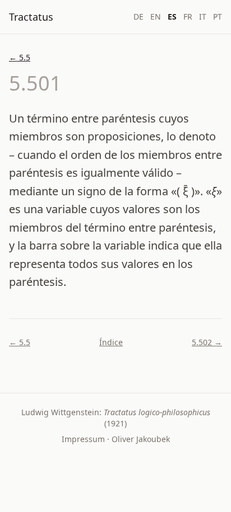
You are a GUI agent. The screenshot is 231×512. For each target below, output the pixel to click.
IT (202, 16)
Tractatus (31, 17)
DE (138, 16)
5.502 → (207, 342)
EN (155, 16)
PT (217, 16)
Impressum (83, 439)
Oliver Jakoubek (141, 439)
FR (187, 16)
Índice (111, 342)
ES (172, 16)
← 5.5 (19, 57)
